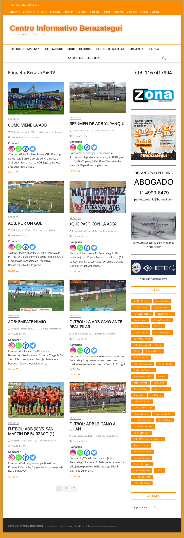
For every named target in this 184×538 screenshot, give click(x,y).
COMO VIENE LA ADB (27, 125)
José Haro (139, 395)
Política (153, 48)
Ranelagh (68, 11)
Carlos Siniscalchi (162, 320)
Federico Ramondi (143, 363)
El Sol (136, 351)
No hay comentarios (51, 132)
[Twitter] (32, 149)
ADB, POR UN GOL (25, 223)
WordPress (79, 526)
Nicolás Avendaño (142, 420)
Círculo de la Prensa (24, 48)
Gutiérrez (132, 11)
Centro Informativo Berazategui (66, 28)
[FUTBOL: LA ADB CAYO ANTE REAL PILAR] (98, 295)
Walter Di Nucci (142, 482)
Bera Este (15, 11)
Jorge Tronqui (161, 388)
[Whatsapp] (18, 149)
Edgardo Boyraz (162, 332)
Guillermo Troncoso (143, 370)
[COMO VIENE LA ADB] (36, 98)
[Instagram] (11, 149)
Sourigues (55, 11)
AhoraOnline (162, 301)
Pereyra (144, 11)
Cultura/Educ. (53, 48)
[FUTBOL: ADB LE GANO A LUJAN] (98, 397)
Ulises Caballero (142, 476)
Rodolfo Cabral (141, 445)
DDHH (71, 48)
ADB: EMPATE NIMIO (27, 321)
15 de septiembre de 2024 (23, 132)
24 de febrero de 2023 (21, 440)
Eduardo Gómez (142, 338)
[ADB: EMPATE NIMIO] (36, 295)
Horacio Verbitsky (142, 376)
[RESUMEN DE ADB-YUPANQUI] (98, 97)
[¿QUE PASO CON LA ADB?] (98, 197)
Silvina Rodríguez (142, 464)
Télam (159, 470)
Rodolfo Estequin (142, 451)
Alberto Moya (140, 307)
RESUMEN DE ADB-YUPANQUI (97, 123)
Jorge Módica (140, 388)
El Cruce (42, 11)
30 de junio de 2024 (20, 230)
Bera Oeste (29, 11)
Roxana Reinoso (142, 457)
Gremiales (136, 48)
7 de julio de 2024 (80, 130)
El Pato (155, 11)
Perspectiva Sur (142, 432)
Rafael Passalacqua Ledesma (148, 439)
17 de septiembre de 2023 (84, 231)
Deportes (85, 48)
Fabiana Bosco (34, 137)
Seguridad (94, 57)
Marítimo (118, 11)
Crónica (158, 326)
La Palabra (156, 395)
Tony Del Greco (142, 470)
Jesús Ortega (140, 382)
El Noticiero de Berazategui (147, 344)
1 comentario (109, 231)
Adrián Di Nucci (141, 301)
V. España (82, 11)
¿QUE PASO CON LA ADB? (93, 223)
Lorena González (142, 401)
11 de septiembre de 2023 (23, 328)
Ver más (14, 172)
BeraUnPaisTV (19, 137)
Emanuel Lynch (153, 351)
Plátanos (94, 11)
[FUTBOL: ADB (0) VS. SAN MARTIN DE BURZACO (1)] (36, 400)
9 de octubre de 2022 (82, 435)
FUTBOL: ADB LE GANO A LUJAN (93, 426)
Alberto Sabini (161, 307)
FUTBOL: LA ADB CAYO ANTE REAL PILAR (96, 324)
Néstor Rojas (164, 420)
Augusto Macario (142, 313)
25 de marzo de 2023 (82, 333)
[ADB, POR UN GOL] (36, 197)
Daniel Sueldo (141, 332)
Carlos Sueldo (141, 326)
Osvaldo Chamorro (143, 426)
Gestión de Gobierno (110, 48)
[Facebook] (25, 149)
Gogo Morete (165, 363)
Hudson (106, 11)
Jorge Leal (159, 382)
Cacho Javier (140, 320)
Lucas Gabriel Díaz (143, 407)
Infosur (161, 376)
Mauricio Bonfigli (163, 413)
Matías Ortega (141, 413)
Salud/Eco (75, 57)
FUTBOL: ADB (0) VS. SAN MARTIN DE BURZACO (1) (31, 431)
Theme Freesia (65, 526)
